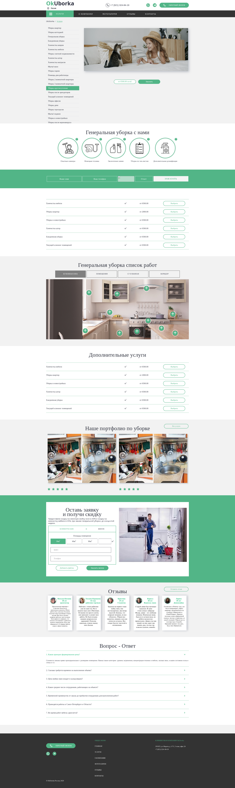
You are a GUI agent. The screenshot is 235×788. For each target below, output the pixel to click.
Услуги (60, 14)
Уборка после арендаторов (59, 92)
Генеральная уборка (56, 37)
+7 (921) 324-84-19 (119, 5)
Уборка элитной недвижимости (61, 54)
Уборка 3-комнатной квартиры (61, 84)
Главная (98, 746)
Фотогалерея (110, 14)
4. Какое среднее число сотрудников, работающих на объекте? (72, 687)
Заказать (149, 82)
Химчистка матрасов (56, 62)
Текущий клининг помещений (61, 97)
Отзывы (131, 14)
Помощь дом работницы (58, 75)
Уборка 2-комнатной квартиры (61, 79)
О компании (86, 14)
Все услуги (176, 426)
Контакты (150, 14)
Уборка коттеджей (55, 32)
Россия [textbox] (53, 8)
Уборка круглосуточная (58, 88)
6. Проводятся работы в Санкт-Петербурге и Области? (69, 704)
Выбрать (174, 203)
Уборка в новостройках (58, 118)
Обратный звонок (177, 5)
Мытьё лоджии (54, 114)
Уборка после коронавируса (59, 122)
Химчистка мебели (56, 49)
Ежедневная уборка (56, 41)
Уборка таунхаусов (56, 110)
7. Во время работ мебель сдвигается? (62, 713)
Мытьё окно (53, 67)
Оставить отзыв (176, 589)
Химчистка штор (55, 58)
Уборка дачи (53, 105)
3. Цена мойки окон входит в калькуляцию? (64, 679)
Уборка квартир (54, 28)
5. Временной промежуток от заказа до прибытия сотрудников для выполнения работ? (82, 696)
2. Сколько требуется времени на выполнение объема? (69, 670)
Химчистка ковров (56, 45)
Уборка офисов (54, 101)
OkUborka (50, 21)
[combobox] (71, 8)
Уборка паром (54, 71)
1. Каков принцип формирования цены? (63, 654)
